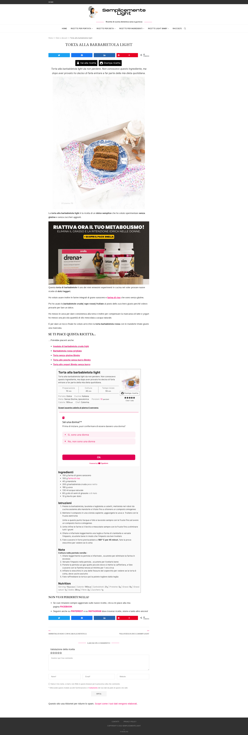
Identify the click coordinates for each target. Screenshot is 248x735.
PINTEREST (77, 611)
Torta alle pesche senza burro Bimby (72, 360)
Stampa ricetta (112, 62)
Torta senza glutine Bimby (66, 355)
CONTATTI (115, 722)
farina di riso (74, 478)
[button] (125, 397)
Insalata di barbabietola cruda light (71, 346)
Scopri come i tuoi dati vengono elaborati (116, 703)
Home (50, 2)
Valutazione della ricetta (62, 649)
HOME (64, 28)
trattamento (93, 688)
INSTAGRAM (94, 611)
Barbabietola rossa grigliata (67, 351)
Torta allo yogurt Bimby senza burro (71, 364)
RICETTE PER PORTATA (81, 28)
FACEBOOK (66, 606)
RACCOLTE (177, 28)
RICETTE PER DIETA (105, 28)
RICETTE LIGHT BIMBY (157, 28)
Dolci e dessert (61, 38)
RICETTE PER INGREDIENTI (130, 28)
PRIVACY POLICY (130, 722)
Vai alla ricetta (88, 62)
